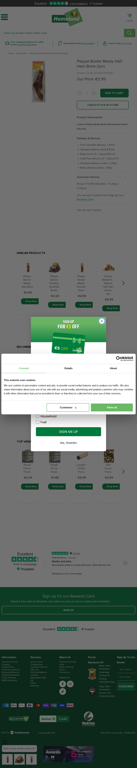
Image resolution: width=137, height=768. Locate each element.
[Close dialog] (102, 321)
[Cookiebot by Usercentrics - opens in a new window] (118, 358)
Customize (66, 407)
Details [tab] (68, 368)
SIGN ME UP (68, 431)
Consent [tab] (24, 368)
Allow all (112, 407)
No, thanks (68, 443)
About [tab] (113, 368)
